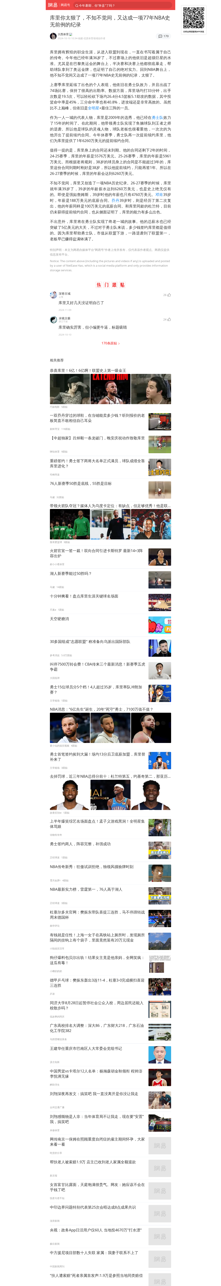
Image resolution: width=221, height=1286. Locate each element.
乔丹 (115, 200)
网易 (52, 5)
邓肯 (159, 194)
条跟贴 (110, 343)
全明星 (93, 107)
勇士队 (158, 117)
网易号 (65, 5)
